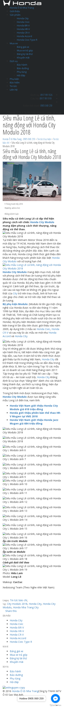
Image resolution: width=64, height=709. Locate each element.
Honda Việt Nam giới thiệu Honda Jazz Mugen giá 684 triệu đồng (34, 421)
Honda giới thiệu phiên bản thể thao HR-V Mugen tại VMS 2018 (35, 414)
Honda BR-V (23, 25)
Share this (11, 611)
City (15, 293)
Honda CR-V (23, 32)
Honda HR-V (23, 29)
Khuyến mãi (23, 57)
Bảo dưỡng (23, 68)
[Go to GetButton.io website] (55, 705)
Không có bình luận (11, 213)
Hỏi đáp (21, 75)
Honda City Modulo (42, 222)
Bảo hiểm (15, 82)
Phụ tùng (21, 71)
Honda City (23, 18)
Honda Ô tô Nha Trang (22, 7)
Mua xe (14, 43)
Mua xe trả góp (25, 50)
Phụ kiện (14, 79)
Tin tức (13, 86)
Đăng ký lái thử (25, 54)
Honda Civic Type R (27, 39)
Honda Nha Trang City (26, 607)
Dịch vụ (14, 61)
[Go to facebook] (55, 698)
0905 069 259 (46, 105)
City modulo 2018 (17, 603)
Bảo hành (22, 64)
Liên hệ (13, 89)
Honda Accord (24, 36)
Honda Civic (23, 22)
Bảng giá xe (23, 46)
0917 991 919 (46, 98)
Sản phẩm (15, 14)
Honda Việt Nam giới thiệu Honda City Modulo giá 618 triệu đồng (34, 407)
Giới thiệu (15, 11)
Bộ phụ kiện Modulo (15, 304)
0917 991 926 (46, 95)
